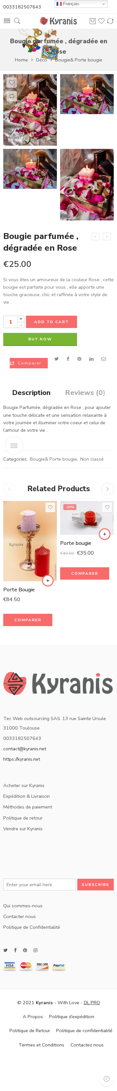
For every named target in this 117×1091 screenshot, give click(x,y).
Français (70, 3)
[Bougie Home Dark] (106, 237)
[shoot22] (30, 110)
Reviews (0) (85, 393)
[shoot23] (87, 94)
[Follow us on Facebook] (15, 950)
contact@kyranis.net (24, 748)
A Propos (33, 1016)
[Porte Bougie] (30, 541)
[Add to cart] (48, 580)
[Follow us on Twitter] (5, 950)
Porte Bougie (19, 589)
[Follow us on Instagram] (35, 950)
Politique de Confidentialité (31, 927)
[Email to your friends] (103, 359)
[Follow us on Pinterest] (25, 950)
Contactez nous (87, 1045)
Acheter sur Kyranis (24, 785)
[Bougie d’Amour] (95, 237)
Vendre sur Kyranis (23, 828)
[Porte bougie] (87, 518)
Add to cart (51, 321)
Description (31, 393)
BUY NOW (40, 339)
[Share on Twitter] (56, 359)
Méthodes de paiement (27, 807)
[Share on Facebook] (68, 359)
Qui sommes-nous (23, 905)
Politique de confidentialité (84, 1030)
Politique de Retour (29, 1030)
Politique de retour (23, 818)
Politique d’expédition (71, 1016)
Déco (41, 60)
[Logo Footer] (58, 686)
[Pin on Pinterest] (79, 359)
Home (21, 60)
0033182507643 (22, 7)
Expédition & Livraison (26, 796)
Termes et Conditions (41, 1045)
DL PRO (92, 1002)
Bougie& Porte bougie (78, 60)
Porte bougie (75, 543)
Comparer (29, 363)
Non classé (92, 459)
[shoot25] (87, 184)
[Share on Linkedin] (91, 359)
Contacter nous (19, 916)
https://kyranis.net (21, 759)
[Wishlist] (11, 82)
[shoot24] (30, 169)
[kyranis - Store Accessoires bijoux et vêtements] (58, 21)
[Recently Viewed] (106, 1078)
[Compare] (11, 96)
